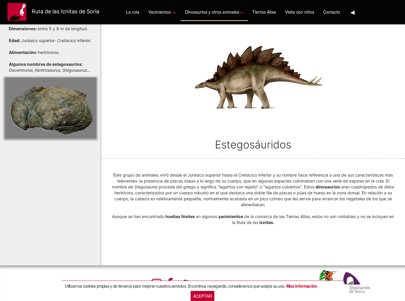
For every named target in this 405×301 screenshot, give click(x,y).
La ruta (132, 12)
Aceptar (202, 296)
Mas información (301, 286)
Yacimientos (160, 12)
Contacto (331, 12)
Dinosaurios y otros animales (212, 12)
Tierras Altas (264, 12)
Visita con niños (299, 12)
